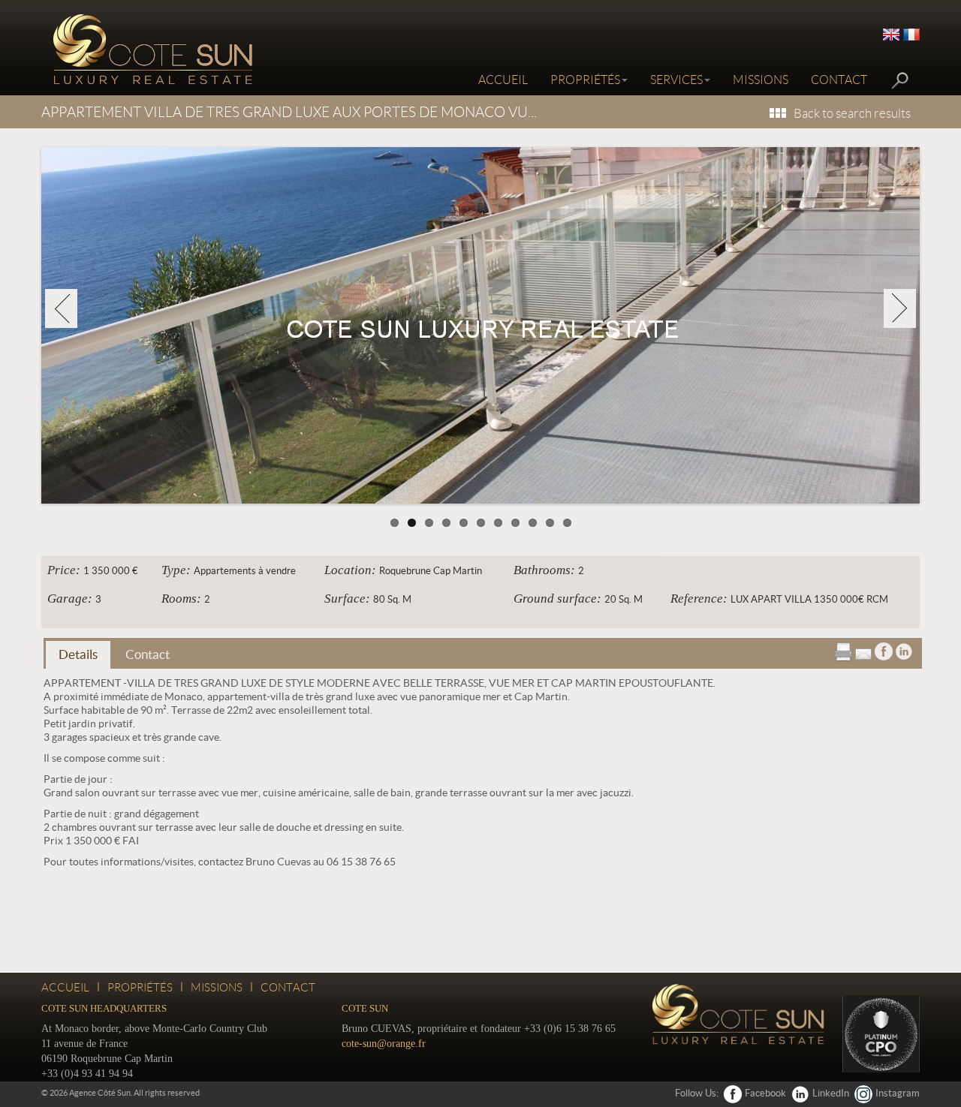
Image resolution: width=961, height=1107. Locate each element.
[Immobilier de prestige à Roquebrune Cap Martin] (150, 48)
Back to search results (852, 113)
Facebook (765, 1093)
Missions (760, 80)
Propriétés (585, 80)
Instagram (897, 1093)
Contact (839, 80)
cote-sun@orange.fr (384, 1043)
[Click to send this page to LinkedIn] (904, 650)
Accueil (503, 80)
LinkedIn (830, 1093)
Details (78, 654)
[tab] (78, 655)
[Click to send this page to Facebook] (884, 650)
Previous (61, 308)
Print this (843, 651)
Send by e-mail (863, 651)
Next (900, 308)
